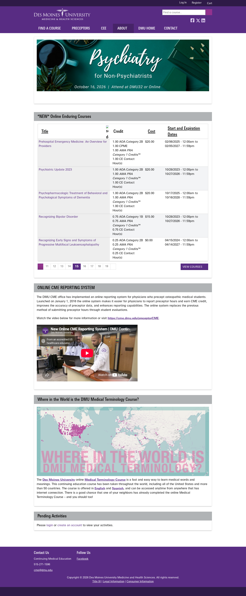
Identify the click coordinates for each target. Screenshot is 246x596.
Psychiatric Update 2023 (55, 169)
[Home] (62, 14)
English (100, 488)
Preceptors (81, 28)
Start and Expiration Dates (184, 131)
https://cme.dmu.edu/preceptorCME (133, 318)
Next (52, 99)
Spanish (118, 488)
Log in (183, 3)
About (122, 28)
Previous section (39, 99)
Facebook (192, 19)
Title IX (96, 581)
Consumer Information (140, 581)
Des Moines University (59, 480)
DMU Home (146, 28)
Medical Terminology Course (105, 480)
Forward (208, 19)
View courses (193, 267)
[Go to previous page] (40, 266)
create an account (69, 525)
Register (197, 3)
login (49, 525)
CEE (103, 28)
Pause (45, 99)
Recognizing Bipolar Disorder (58, 217)
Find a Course (49, 28)
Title (44, 132)
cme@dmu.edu (43, 570)
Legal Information (113, 581)
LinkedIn (203, 19)
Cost (151, 132)
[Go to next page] (113, 266)
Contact (170, 28)
